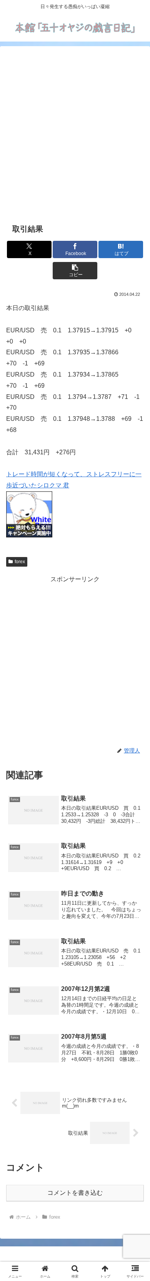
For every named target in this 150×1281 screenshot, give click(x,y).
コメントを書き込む (75, 1192)
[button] (75, 270)
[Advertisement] (75, 133)
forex (20, 561)
